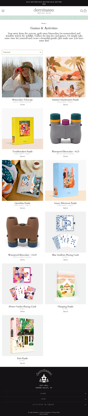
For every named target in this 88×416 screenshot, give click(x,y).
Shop (43, 393)
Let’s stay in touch (43, 404)
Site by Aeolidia (43, 414)
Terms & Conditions (45, 412)
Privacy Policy (56, 412)
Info (43, 399)
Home (43, 23)
